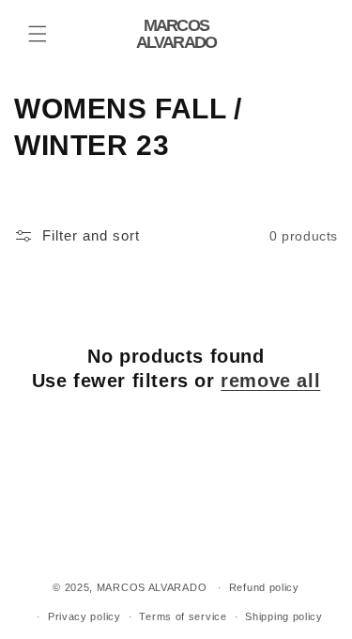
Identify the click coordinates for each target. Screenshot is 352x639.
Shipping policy (284, 616)
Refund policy (264, 587)
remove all (270, 380)
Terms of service (182, 616)
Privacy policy (84, 616)
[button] (37, 34)
